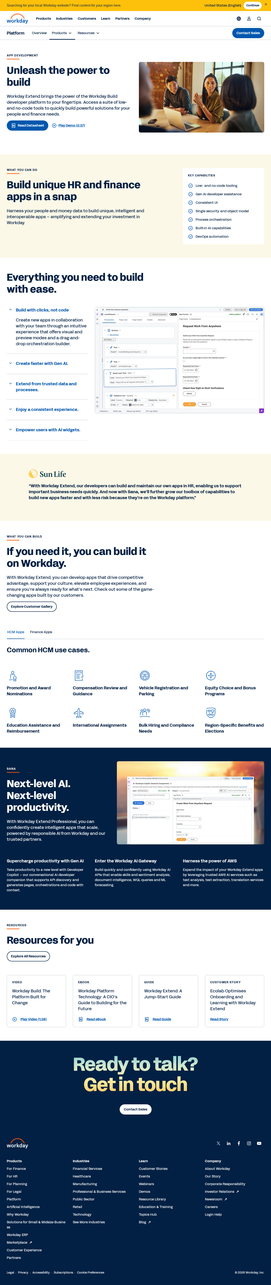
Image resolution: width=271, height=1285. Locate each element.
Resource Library (152, 1199)
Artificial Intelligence (23, 1206)
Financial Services (87, 1168)
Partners (122, 18)
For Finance (16, 1168)
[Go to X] (218, 1143)
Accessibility (41, 1273)
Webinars (146, 1184)
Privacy (23, 1273)
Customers (87, 18)
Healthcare (82, 1176)
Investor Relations (219, 1191)
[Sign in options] (249, 19)
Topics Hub (148, 1214)
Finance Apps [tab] (41, 632)
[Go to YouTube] (259, 1143)
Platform (15, 33)
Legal (10, 1273)
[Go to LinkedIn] (229, 1143)
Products (43, 18)
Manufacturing (85, 1184)
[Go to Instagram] (249, 1143)
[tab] (16, 632)
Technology (82, 1214)
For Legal (14, 1191)
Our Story (213, 1176)
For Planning (17, 1184)
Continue (252, 5)
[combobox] (223, 5)
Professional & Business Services (99, 1191)
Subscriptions (63, 1273)
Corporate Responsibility (225, 1184)
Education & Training (156, 1206)
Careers (211, 1206)
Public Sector (83, 1199)
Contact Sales (248, 33)
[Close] (265, 4)
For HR (12, 1176)
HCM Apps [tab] (15, 632)
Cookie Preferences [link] (90, 1273)
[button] (47, 310)
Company (143, 18)
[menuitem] (39, 33)
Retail (77, 1206)
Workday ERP (17, 1234)
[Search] (259, 19)
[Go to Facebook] (239, 1143)
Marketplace (17, 1242)
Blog (142, 1222)
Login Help (213, 1214)
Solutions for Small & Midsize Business (36, 1225)
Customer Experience (24, 1250)
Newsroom (213, 1199)
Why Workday (18, 1214)
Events (144, 1176)
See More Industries (89, 1222)
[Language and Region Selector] (239, 19)
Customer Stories (153, 1168)
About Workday (217, 1168)
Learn (105, 18)
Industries (64, 18)
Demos (144, 1191)
